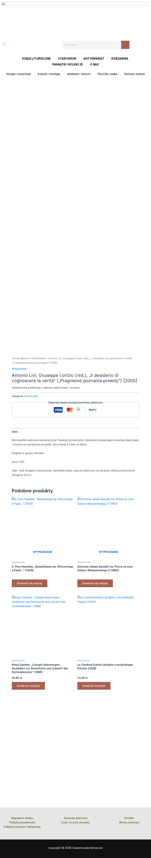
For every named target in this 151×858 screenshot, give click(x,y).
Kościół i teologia (49, 74)
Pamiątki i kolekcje (67, 64)
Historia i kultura (134, 74)
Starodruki (67, 58)
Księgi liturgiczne (36, 58)
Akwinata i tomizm (78, 74)
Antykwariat (93, 58)
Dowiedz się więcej (29, 583)
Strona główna (20, 358)
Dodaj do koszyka (28, 685)
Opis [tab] (15, 431)
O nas (94, 64)
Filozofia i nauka (107, 74)
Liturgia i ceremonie (18, 74)
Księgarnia (119, 58)
